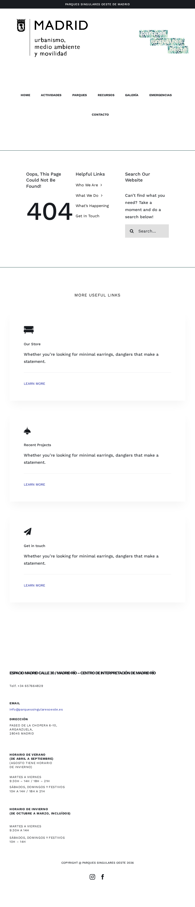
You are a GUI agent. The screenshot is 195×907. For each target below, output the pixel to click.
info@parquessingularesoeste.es (36, 709)
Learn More (34, 383)
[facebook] (102, 877)
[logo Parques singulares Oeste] (163, 29)
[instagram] (92, 877)
